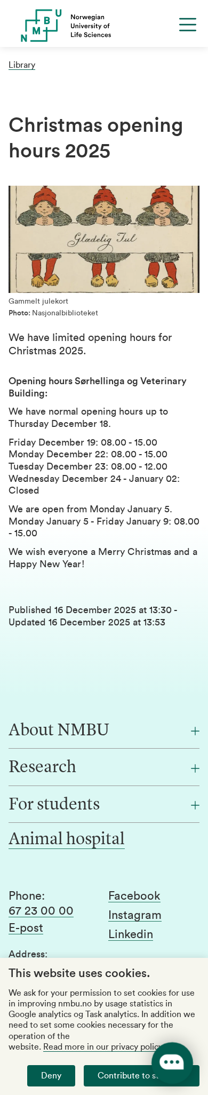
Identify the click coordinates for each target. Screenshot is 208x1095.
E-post (26, 928)
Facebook (134, 896)
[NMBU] (104, 26)
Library (22, 65)
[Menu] (187, 24)
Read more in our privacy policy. (103, 1047)
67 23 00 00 (41, 911)
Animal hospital (67, 839)
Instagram (135, 915)
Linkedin (130, 934)
